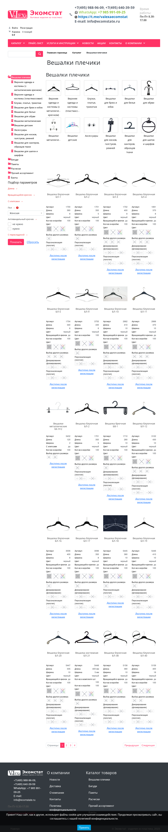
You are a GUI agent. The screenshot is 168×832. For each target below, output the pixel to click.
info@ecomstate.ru (103, 21)
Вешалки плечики (20, 77)
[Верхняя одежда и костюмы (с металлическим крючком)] (53, 88)
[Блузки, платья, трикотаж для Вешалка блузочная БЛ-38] (115, 638)
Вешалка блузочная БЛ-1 (58, 196)
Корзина (16, 31)
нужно (16, 228)
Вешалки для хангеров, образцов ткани (129, 144)
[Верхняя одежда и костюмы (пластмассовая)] (72, 88)
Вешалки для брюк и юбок (28, 107)
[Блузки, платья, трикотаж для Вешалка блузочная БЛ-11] (144, 294)
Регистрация (26, 27)
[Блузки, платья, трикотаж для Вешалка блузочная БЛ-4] (144, 179)
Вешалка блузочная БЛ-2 (87, 196)
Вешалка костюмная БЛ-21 (86, 654)
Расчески (16, 168)
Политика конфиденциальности (63, 808)
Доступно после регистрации (58, 257)
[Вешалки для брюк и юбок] (110, 88)
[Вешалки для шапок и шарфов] (148, 125)
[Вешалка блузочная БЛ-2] (87, 408)
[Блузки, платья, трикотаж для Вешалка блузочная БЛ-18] (115, 523)
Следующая (148, 745)
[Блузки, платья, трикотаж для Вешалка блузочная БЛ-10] (115, 294)
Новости (55, 779)
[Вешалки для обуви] (148, 88)
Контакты (55, 799)
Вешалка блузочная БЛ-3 (115, 196)
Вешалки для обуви (24, 116)
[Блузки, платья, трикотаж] (91, 88)
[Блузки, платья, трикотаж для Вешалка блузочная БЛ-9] (87, 294)
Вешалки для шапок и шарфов (149, 140)
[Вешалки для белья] (129, 88)
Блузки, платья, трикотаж (27, 102)
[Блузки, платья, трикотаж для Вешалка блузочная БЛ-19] (144, 523)
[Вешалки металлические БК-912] (58, 408)
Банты (14, 177)
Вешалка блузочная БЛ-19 (144, 540)
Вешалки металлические (27, 120)
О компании (57, 792)
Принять (84, 827)
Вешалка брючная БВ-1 (115, 425)
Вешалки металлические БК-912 (58, 426)
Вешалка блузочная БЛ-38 (115, 654)
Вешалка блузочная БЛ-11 (144, 310)
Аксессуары (20, 129)
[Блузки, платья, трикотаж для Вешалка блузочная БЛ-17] (87, 523)
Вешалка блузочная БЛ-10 (115, 310)
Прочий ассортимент (22, 173)
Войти (15, 27)
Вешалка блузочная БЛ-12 (144, 425)
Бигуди (14, 159)
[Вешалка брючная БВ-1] (115, 408)
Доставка (55, 786)
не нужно (17, 224)
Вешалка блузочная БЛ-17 (87, 540)
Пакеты (15, 164)
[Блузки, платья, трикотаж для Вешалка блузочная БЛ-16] (58, 523)
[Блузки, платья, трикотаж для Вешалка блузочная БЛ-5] (58, 294)
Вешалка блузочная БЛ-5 (58, 310)
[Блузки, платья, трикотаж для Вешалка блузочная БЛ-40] (144, 638)
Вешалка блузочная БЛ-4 (144, 196)
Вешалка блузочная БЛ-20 (58, 654)
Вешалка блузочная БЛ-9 (87, 310)
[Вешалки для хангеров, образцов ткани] (129, 125)
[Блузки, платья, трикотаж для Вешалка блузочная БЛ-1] (58, 179)
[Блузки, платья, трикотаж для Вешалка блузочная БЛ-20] (58, 638)
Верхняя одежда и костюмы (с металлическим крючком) (55, 107)
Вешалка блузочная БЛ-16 (58, 540)
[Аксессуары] (91, 125)
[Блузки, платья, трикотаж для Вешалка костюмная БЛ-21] (87, 638)
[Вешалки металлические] (53, 125)
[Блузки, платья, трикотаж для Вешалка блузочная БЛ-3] (115, 179)
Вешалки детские (23, 125)
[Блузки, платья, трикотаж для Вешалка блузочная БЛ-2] (87, 179)
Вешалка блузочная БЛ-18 (115, 540)
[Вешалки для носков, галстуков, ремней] (110, 125)
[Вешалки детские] (72, 125)
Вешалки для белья (24, 111)
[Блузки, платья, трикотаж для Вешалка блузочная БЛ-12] (144, 408)
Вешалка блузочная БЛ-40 (144, 654)
